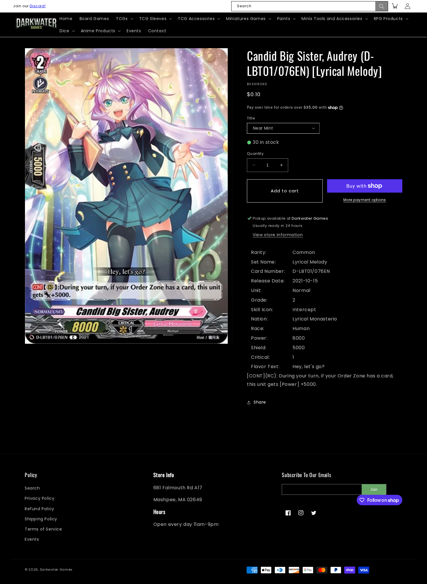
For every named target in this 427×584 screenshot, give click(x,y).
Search (32, 488)
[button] (123, 18)
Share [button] (260, 402)
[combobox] (309, 6)
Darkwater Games (56, 569)
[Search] (381, 6)
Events (32, 539)
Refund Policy (39, 509)
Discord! (38, 5)
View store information (278, 235)
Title (251, 118)
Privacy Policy (39, 498)
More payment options (364, 199)
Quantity (255, 153)
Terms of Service (43, 529)
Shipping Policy (41, 519)
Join (373, 489)
